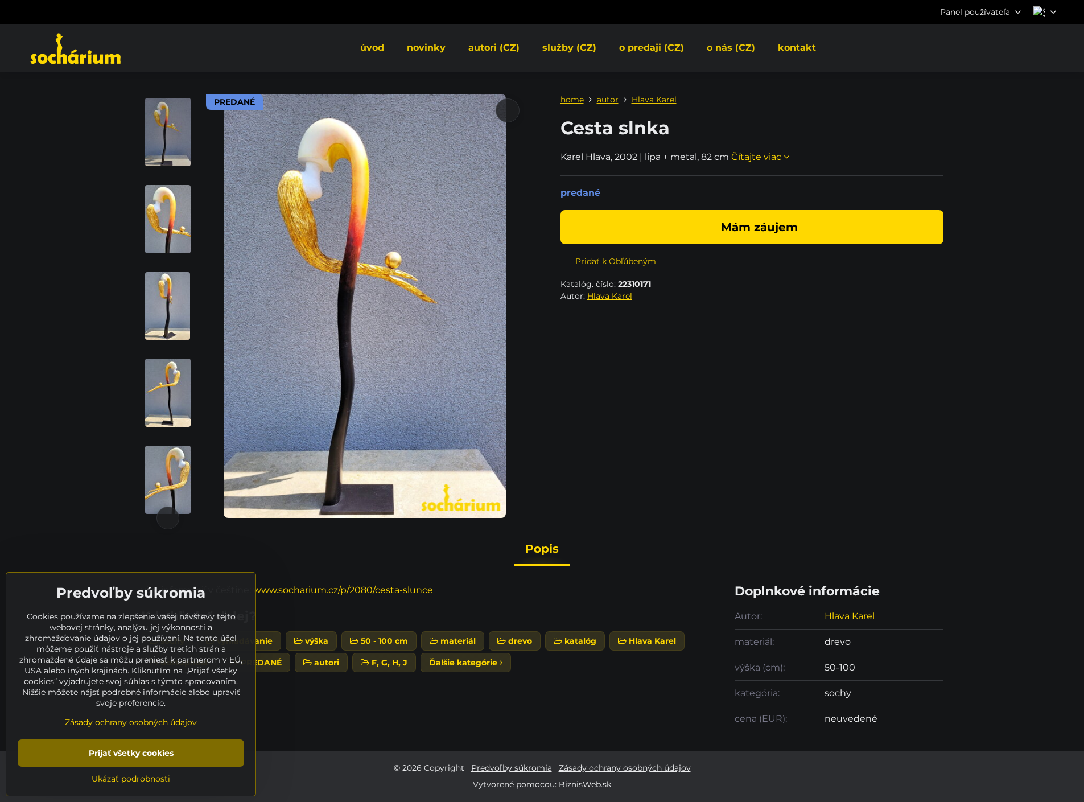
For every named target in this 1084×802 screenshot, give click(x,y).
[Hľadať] (1048, 48)
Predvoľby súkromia (511, 768)
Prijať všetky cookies (131, 753)
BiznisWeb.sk (585, 784)
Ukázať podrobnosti (131, 779)
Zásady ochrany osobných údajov (625, 768)
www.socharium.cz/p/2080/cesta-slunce (343, 590)
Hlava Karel (609, 296)
